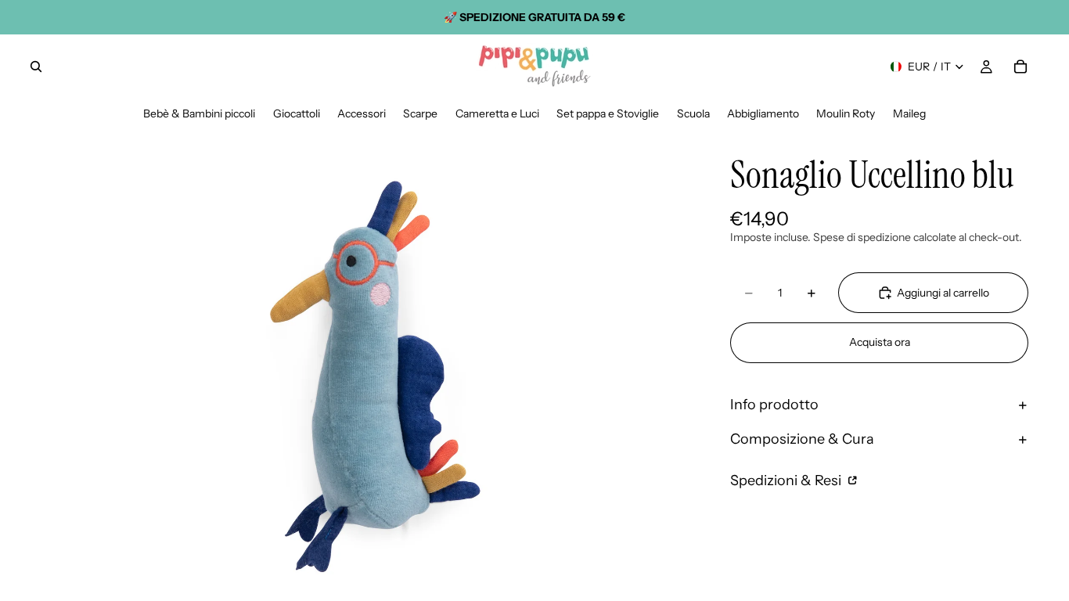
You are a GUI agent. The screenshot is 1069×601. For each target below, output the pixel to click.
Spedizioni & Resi (787, 480)
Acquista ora (879, 342)
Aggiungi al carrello (943, 293)
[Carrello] (1020, 66)
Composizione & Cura (802, 439)
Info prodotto (774, 404)
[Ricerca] (36, 66)
